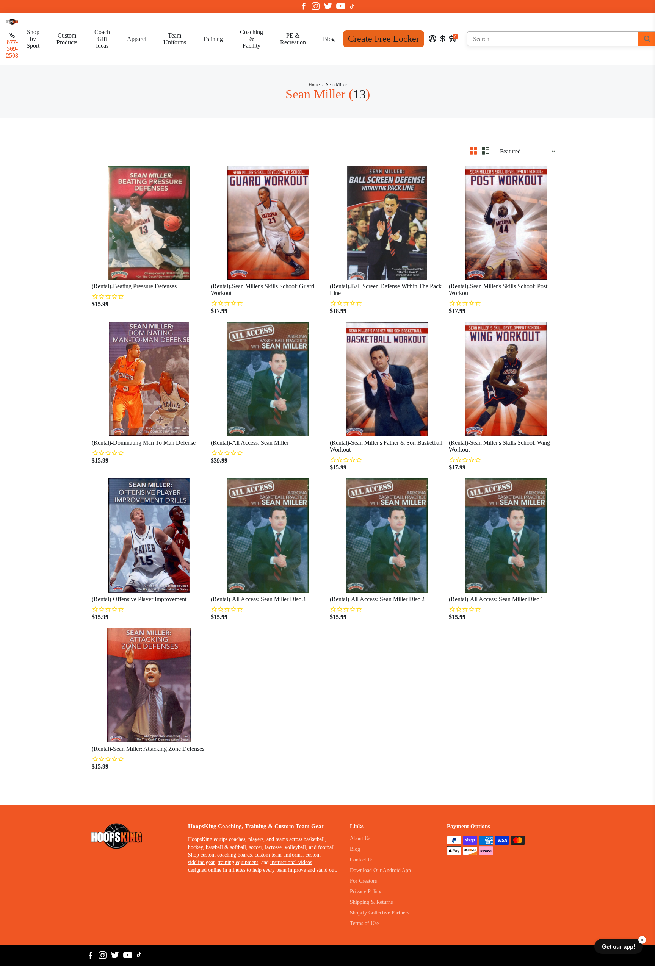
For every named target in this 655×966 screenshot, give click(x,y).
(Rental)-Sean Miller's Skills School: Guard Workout (262, 289)
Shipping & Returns (371, 902)
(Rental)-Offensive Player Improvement (139, 599)
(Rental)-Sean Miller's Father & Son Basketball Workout (386, 446)
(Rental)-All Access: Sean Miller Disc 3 (258, 599)
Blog (329, 39)
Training (213, 39)
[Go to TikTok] (352, 6)
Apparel (136, 39)
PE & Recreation (293, 38)
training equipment (238, 862)
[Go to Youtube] (340, 6)
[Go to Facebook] (303, 6)
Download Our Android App (380, 870)
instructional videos (291, 862)
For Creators (363, 881)
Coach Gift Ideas (102, 39)
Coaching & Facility (251, 39)
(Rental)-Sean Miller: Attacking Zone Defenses (148, 749)
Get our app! (618, 946)
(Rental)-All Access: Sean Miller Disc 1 (496, 599)
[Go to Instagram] (315, 6)
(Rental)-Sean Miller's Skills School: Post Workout (498, 289)
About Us (360, 838)
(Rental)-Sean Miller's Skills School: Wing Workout (499, 446)
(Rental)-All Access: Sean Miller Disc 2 (377, 599)
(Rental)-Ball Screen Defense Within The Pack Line (386, 289)
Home (314, 85)
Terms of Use (364, 923)
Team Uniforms (174, 38)
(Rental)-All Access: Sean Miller (249, 442)
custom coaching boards (226, 855)
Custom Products (66, 38)
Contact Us (361, 860)
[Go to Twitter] (328, 6)
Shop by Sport (33, 39)
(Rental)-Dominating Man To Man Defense (144, 442)
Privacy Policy (365, 891)
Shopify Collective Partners (379, 913)
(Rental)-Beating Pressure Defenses (134, 286)
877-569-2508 (12, 49)
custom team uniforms (278, 855)
